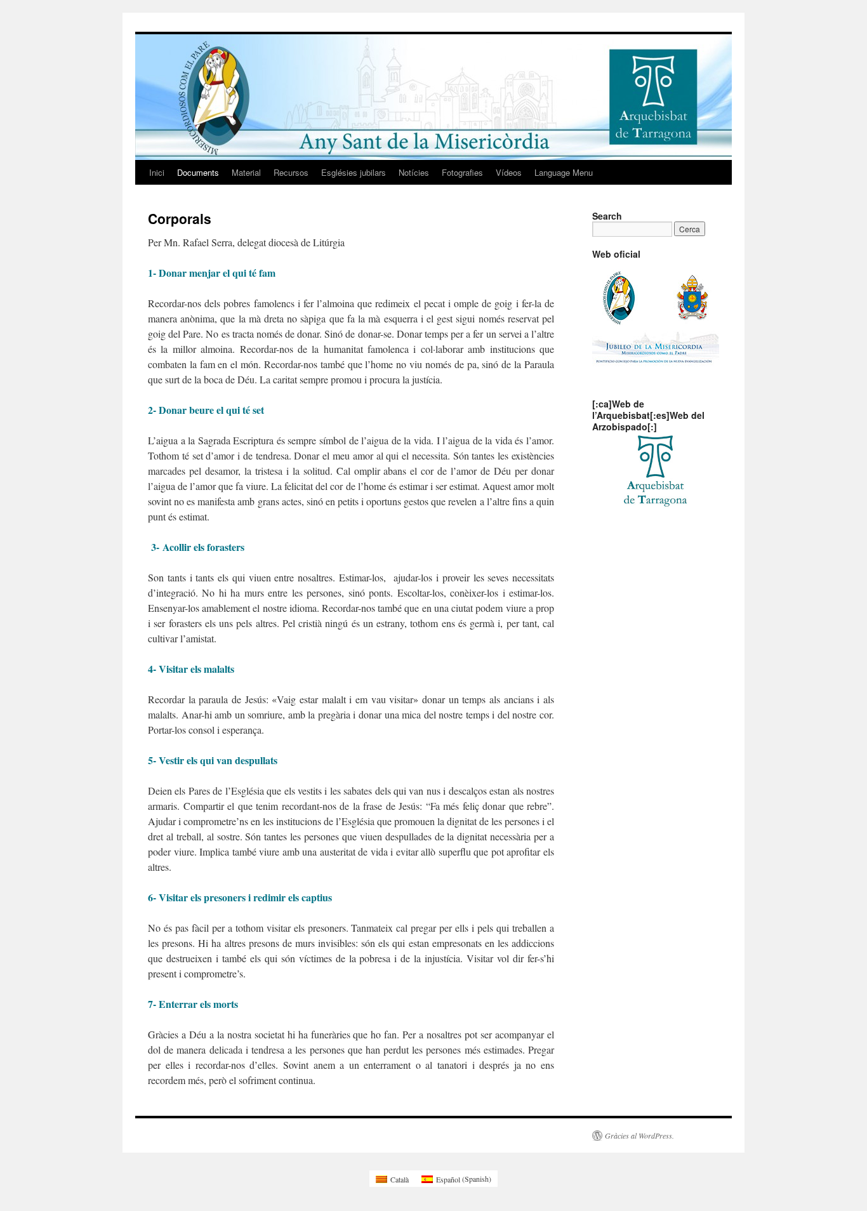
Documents (198, 172)
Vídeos (509, 172)
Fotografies (462, 172)
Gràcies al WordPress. (639, 1135)
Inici (156, 172)
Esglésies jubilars (353, 172)
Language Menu (563, 172)
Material (246, 172)
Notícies (414, 172)
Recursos (291, 172)
